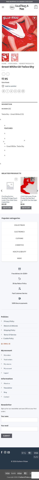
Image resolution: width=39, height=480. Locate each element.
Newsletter (8, 388)
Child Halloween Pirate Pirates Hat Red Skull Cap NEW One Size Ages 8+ (29, 199)
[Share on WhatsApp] (3, 91)
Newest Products (26, 63)
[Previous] (5, 33)
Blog (5, 392)
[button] (3, 7)
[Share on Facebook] (7, 91)
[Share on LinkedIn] (23, 91)
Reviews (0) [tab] (6, 109)
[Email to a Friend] (15, 91)
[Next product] (3, 74)
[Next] (34, 33)
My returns (7, 364)
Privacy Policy (9, 321)
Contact (6, 397)
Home (4, 63)
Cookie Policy (8, 338)
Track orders (8, 359)
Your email (4, 425)
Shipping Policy (9, 330)
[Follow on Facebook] (2, 452)
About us (7, 383)
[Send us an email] (8, 452)
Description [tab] (7, 104)
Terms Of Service (10, 335)
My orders (7, 355)
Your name (4, 416)
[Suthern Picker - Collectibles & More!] (19, 7)
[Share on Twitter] (11, 91)
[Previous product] (7, 74)
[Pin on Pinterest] (19, 91)
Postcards (12, 63)
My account (8, 368)
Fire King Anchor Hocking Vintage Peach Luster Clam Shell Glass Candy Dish (9, 199)
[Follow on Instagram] (5, 452)
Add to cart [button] (7, 207)
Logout (6, 373)
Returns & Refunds (11, 326)
